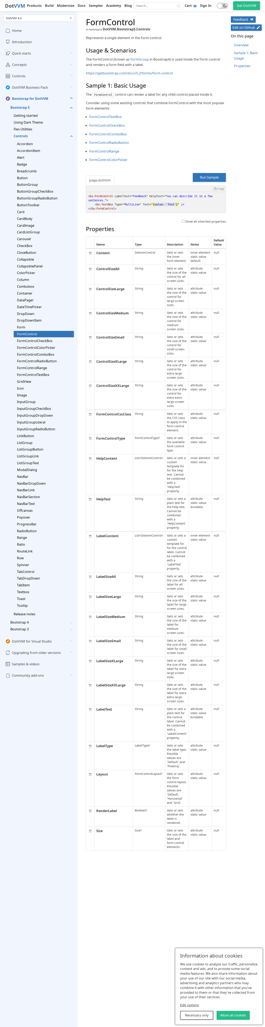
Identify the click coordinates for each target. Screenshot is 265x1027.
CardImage (25, 225)
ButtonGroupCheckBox (35, 191)
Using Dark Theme (28, 122)
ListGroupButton (30, 449)
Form (21, 327)
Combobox (25, 286)
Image (22, 395)
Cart (188, 5)
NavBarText (26, 503)
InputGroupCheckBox (34, 408)
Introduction (22, 42)
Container (25, 293)
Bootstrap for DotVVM (30, 98)
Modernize (65, 5)
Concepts (19, 64)
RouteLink (25, 551)
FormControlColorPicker (36, 347)
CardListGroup (28, 232)
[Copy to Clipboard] (219, 189)
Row (20, 558)
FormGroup (139, 59)
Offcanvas (25, 510)
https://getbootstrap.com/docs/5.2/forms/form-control (129, 73)
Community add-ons (28, 675)
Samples (96, 5)
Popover (23, 517)
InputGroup (26, 402)
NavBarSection (28, 497)
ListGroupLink (28, 456)
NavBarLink (26, 490)
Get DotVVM (246, 5)
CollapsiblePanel (30, 266)
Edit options (189, 1005)
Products (34, 5)
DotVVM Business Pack (30, 87)
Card (20, 212)
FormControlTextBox (33, 374)
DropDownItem (29, 320)
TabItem (23, 585)
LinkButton (25, 435)
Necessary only (196, 1015)
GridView (24, 381)
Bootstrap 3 (19, 629)
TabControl (25, 571)
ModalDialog (27, 470)
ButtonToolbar (28, 205)
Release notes (24, 614)
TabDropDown (28, 578)
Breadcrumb (27, 171)
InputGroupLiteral (31, 422)
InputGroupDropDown (35, 415)
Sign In (206, 5)
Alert (20, 157)
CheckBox (24, 245)
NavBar (22, 476)
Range (22, 537)
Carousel (24, 239)
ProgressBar (27, 524)
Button (22, 177)
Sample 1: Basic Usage (246, 56)
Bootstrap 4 (19, 622)
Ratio (21, 544)
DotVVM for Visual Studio (32, 641)
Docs (82, 5)
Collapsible (25, 259)
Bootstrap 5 (20, 107)
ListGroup (25, 442)
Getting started (26, 115)
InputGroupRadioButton (36, 429)
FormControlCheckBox (34, 341)
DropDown (25, 313)
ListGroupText (28, 463)
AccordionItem (28, 150)
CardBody (24, 218)
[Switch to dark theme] (222, 6)
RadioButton (27, 530)
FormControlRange (32, 368)
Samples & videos (26, 664)
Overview (241, 45)
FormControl (27, 334)
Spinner (23, 564)
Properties (242, 66)
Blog (128, 5)
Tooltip (22, 605)
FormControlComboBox (35, 354)
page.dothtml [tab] (100, 180)
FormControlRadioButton (37, 361)
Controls (18, 76)
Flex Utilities (23, 129)
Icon (20, 388)
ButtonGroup (27, 184)
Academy (113, 5)
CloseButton (26, 252)
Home (17, 30)
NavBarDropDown (31, 483)
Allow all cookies (233, 1015)
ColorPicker (26, 273)
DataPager (25, 300)
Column (23, 279)
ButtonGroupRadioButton (37, 198)
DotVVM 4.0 (14, 18)
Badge (22, 164)
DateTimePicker (29, 306)
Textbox (23, 592)
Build (49, 5)
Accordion (25, 144)
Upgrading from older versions (36, 652)
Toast (21, 598)
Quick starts (21, 53)
